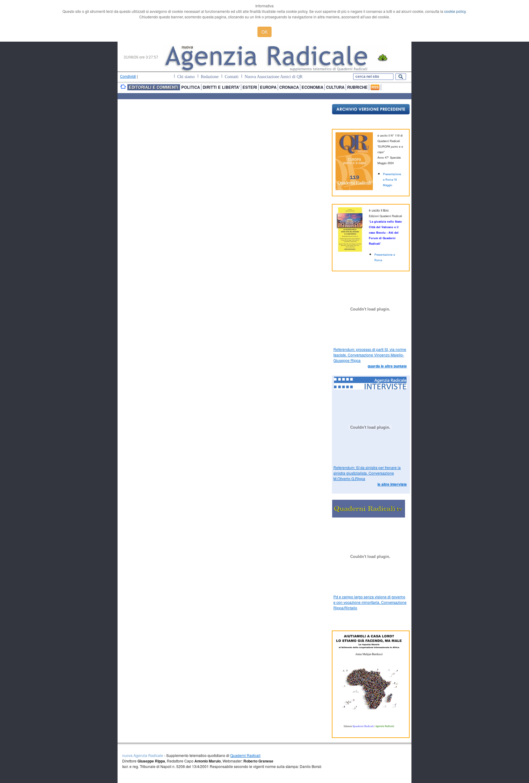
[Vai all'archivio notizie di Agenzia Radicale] (371, 112)
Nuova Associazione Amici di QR (273, 76)
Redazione (210, 76)
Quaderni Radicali (245, 755)
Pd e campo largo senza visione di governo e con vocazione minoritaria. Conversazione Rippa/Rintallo (370, 602)
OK (264, 32)
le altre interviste (392, 484)
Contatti (231, 76)
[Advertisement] (190, 113)
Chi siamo (186, 76)
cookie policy (455, 11)
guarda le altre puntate (387, 366)
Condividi (128, 76)
